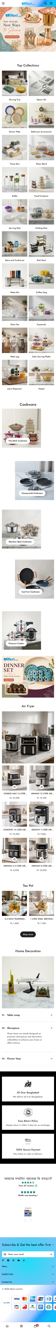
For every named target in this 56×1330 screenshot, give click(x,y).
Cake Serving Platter (41, 356)
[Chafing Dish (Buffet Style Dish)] (41, 212)
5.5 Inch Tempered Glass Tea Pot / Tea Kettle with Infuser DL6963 (14, 919)
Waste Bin (14, 292)
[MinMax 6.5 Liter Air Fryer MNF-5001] (14, 850)
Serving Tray (14, 99)
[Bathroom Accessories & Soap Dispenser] (41, 115)
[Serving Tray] (14, 83)
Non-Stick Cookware (18, 440)
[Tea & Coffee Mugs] (41, 276)
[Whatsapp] (24, 1260)
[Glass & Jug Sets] (14, 340)
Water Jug (14, 356)
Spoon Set (41, 99)
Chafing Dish (41, 228)
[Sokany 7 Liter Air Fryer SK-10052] (41, 814)
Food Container (41, 195)
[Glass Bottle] (14, 179)
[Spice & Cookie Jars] (14, 244)
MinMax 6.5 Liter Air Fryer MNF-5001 (14, 865)
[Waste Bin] (14, 276)
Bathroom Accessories (41, 131)
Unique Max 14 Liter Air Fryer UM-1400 (14, 793)
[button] (51, 3)
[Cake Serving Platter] (41, 340)
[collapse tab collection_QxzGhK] (51, 1041)
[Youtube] (19, 1260)
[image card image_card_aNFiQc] (28, 737)
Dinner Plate (14, 131)
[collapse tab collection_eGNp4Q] (51, 1015)
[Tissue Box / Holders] (14, 147)
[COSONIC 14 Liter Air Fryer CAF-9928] (14, 814)
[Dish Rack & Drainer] (41, 244)
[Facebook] (8, 1260)
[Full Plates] (14, 115)
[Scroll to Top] (51, 1316)
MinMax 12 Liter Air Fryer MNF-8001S (41, 793)
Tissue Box (15, 163)
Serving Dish (15, 228)
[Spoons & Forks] (41, 83)
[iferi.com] (28, 3)
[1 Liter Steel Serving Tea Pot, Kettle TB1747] (41, 903)
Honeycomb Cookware (32, 493)
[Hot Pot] (41, 372)
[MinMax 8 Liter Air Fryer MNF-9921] (41, 850)
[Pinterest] (3, 1260)
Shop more (28, 934)
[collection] (21, 1326)
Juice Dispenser (15, 388)
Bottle (14, 195)
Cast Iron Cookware (31, 591)
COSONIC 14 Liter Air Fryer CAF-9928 (14, 829)
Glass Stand (41, 163)
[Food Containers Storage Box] (41, 179)
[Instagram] (13, 1260)
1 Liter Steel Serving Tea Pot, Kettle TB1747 (41, 919)
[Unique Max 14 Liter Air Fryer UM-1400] (14, 777)
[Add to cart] (14, 787)
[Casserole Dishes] (41, 308)
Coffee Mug (41, 292)
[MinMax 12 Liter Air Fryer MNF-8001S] (41, 777)
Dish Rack (41, 260)
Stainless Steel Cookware (20, 541)
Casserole (41, 324)
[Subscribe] (51, 1254)
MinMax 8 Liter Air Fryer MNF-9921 (41, 865)
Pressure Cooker (16, 643)
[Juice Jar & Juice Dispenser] (14, 372)
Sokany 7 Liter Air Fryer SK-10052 (42, 829)
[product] (7, 1326)
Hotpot (41, 388)
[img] (28, 1182)
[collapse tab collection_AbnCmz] (51, 1028)
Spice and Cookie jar (14, 260)
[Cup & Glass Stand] (41, 147)
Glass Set (14, 324)
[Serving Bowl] (14, 212)
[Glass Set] (14, 308)
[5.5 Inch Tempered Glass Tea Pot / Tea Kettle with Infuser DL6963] (14, 903)
